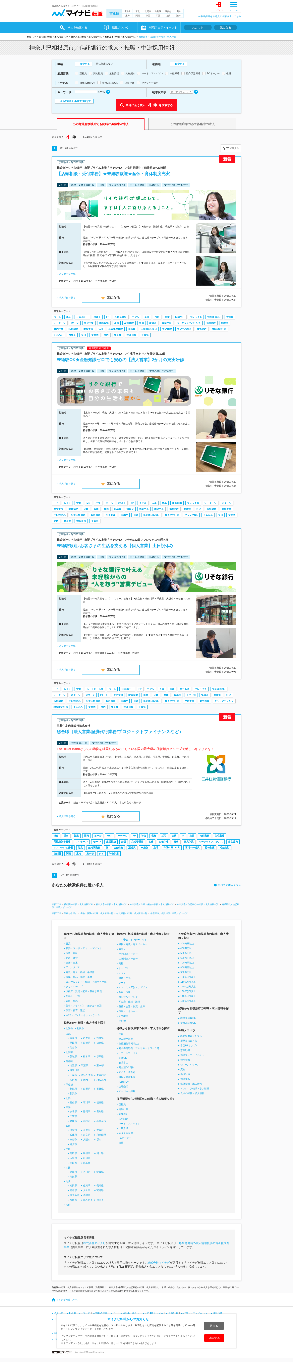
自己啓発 (233, 841)
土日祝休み (60, 515)
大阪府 (100, 1130)
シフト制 (191, 695)
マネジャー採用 (127, 1091)
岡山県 (100, 1153)
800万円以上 (187, 967)
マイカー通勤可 (127, 1072)
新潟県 (73, 1088)
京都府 (86, 1130)
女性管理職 (137, 841)
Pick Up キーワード (79, 1313)
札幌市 (80, 1028)
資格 (182, 1069)
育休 (141, 323)
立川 (83, 335)
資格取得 (104, 323)
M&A (109, 835)
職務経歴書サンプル (191, 1036)
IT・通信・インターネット (133, 939)
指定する (85, 64)
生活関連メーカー (128, 958)
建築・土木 (72, 962)
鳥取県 (73, 1153)
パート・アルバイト (129, 1123)
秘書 (167, 317)
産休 (116, 323)
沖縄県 (86, 1195)
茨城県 (73, 1056)
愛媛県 (100, 1171)
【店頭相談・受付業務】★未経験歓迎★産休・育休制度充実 (113, 173)
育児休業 (189, 841)
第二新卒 (184, 689)
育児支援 (89, 323)
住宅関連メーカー (128, 954)
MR (88, 503)
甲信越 (168, 11)
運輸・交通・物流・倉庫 (132, 1006)
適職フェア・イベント (192, 1055)
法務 (174, 835)
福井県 (100, 1102)
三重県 (73, 1116)
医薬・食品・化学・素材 (79, 977)
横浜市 (73, 1079)
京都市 (73, 1139)
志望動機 (185, 1050)
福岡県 (73, 1185)
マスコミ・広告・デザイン (133, 987)
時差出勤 (224, 847)
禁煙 (145, 695)
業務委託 (123, 1114)
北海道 (127, 11)
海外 (178, 15)
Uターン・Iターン (190, 1064)
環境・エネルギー (128, 1011)
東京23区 (101, 1075)
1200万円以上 (188, 986)
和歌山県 (101, 1134)
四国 (158, 15)
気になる (225, 27)
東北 (138, 11)
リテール (122, 835)
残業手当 (166, 323)
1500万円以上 (188, 1001)
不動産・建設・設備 (129, 1001)
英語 (192, 835)
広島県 (73, 1158)
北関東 (148, 11)
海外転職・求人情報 (191, 1083)
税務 (153, 835)
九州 (168, 15)
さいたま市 (87, 1075)
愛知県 (100, 1111)
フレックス (196, 317)
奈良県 (86, 1134)
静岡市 (73, 1121)
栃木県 (86, 1056)
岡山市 (73, 1162)
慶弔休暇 (201, 329)
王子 (56, 503)
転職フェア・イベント (195, 1313)
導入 (68, 317)
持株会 (224, 323)
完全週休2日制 (126, 1067)
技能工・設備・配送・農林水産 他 (84, 991)
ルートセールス (95, 689)
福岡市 (73, 1199)
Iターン (75, 323)
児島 (66, 835)
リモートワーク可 (128, 1053)
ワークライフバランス (189, 323)
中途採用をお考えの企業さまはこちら (221, 16)
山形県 (86, 1042)
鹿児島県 (74, 1195)
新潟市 (73, 1093)
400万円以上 (187, 948)
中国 (148, 15)
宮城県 (100, 1038)
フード (122, 982)
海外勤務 (204, 835)
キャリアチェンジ (224, 701)
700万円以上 (187, 962)
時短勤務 (73, 329)
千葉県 (145, 335)
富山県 (73, 1102)
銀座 (56, 835)
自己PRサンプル (189, 1045)
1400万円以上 (188, 996)
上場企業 (123, 1086)
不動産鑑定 (121, 317)
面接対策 (185, 1074)
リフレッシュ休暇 (63, 847)
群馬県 (100, 1056)
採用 (157, 317)
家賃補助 (73, 509)
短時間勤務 (94, 847)
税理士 (97, 317)
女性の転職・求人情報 (192, 1093)
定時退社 (219, 835)
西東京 (72, 335)
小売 (98, 503)
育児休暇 (167, 329)
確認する (214, 1337)
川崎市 (84, 1079)
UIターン (226, 503)
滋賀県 (73, 1130)
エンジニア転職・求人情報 (194, 1088)
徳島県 (73, 1171)
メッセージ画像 (67, 273)
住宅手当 (159, 509)
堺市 (98, 1139)
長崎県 (100, 1185)
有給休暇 (95, 515)
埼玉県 (73, 1065)
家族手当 (88, 329)
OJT (100, 329)
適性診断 (185, 1059)
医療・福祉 (72, 953)
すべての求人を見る (229, 884)
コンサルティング (128, 997)
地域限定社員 (219, 329)
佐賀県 (86, 1185)
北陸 (178, 11)
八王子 (67, 503)
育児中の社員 (184, 329)
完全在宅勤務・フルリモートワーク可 (139, 1048)
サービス (123, 968)
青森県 (73, 1038)
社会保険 (110, 515)
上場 (135, 515)
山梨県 (86, 1088)
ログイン (219, 10)
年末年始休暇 (115, 329)
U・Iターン (60, 323)
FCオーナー (125, 1138)
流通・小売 (125, 977)
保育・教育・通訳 (75, 1010)
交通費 (229, 317)
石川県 (86, 1102)
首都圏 (114, 13)
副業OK (123, 1058)
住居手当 (189, 701)
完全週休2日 (214, 317)
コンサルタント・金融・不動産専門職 (86, 981)
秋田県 (73, 1042)
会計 (147, 317)
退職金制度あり (127, 1077)
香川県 (86, 1171)
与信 (143, 835)
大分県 (86, 1190)
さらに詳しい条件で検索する (75, 101)
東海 (127, 15)
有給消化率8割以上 (129, 1043)
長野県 (100, 1088)
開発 (86, 835)
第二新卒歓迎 (126, 1038)
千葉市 (73, 1075)
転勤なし (180, 317)
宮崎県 (100, 1190)
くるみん (58, 335)
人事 (154, 503)
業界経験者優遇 (62, 841)
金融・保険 (125, 992)
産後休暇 (129, 323)
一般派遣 (123, 1128)
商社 (121, 963)
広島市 (86, 1162)
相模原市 (101, 1079)
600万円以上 (187, 958)
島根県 (86, 1153)
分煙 (86, 509)
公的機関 (123, 1016)
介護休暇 (211, 323)
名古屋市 (101, 1121)
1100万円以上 (188, 981)
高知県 (73, 1176)
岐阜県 (73, 1111)
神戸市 (73, 1144)
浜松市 (86, 1121)
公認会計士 (82, 317)
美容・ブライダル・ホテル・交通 (84, 1005)
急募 (164, 503)
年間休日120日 (149, 329)
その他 (122, 1020)
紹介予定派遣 (126, 1133)
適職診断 (185, 1079)
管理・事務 (72, 1001)
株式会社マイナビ (94, 1243)
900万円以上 (187, 972)
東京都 (117, 335)
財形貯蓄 (58, 329)
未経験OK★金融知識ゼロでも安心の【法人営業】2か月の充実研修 (120, 359)
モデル (135, 317)
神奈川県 (131, 335)
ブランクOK (191, 515)
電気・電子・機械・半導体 (80, 972)
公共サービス (73, 996)
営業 (78, 503)
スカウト (197, 27)
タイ (101, 853)
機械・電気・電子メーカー (133, 944)
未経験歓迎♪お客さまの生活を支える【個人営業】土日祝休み (115, 545)
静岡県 (86, 1111)
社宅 (199, 509)
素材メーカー (126, 949)
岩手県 (86, 1038)
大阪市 (86, 1139)
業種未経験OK (188, 1022)
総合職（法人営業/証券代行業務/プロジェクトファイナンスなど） (120, 731)
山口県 (86, 1158)
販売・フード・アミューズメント (84, 948)
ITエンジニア (73, 967)
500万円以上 (187, 953)
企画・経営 (72, 958)
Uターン (90, 695)
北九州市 (88, 1199)
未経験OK (124, 1081)
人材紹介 (123, 1118)
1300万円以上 (188, 991)
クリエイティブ (74, 986)
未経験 (131, 329)
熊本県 (73, 1190)
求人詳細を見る (67, 297)
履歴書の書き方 (188, 1040)
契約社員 (123, 1109)
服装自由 (177, 503)
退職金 (130, 509)
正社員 (132, 847)
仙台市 (73, 1047)
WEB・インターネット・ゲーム (83, 1015)
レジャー (123, 973)
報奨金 (152, 323)
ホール (57, 317)
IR (183, 835)
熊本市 (100, 1199)
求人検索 (58, 1313)
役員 (121, 1142)
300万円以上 (187, 943)
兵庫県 (73, 1134)
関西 (138, 15)
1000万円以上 (188, 977)
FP (107, 317)
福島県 (100, 1042)
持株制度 (209, 847)
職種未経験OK (188, 1018)
